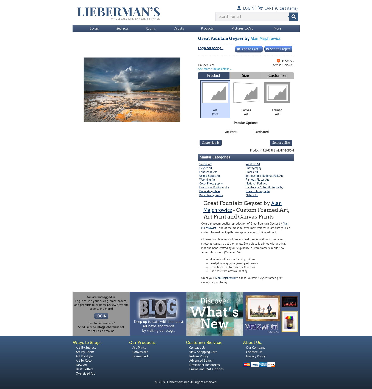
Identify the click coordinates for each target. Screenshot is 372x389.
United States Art (209, 176)
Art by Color (84, 360)
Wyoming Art (207, 179)
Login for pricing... (210, 48)
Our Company (255, 347)
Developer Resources (204, 364)
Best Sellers (84, 369)
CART (269, 8)
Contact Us (197, 347)
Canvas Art (140, 352)
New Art (82, 364)
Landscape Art (208, 172)
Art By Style (84, 356)
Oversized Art (85, 373)
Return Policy (198, 356)
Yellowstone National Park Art (264, 176)
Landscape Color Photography (264, 187)
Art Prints (139, 347)
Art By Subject (86, 347)
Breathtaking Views (211, 195)
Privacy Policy (255, 356)
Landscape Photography (214, 187)
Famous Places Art (257, 179)
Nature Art (252, 195)
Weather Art (253, 164)
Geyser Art (205, 168)
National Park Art (256, 183)
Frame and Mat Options (206, 369)
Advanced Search (201, 360)
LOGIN (248, 8)
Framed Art (140, 356)
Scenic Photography (258, 191)
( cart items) (286, 8)
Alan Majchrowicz (266, 38)
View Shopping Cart (203, 352)
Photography (253, 168)
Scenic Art (205, 164)
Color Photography (211, 183)
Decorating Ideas (209, 191)
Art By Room (85, 352)
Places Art (252, 172)
